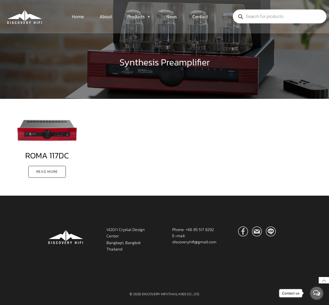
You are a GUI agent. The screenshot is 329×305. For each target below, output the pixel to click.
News (171, 16)
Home (78, 16)
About (105, 16)
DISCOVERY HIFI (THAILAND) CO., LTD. (171, 294)
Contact (200, 16)
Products (136, 16)
